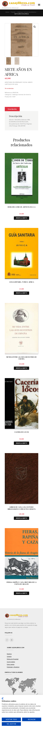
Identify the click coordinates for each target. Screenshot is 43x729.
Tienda (13, 12)
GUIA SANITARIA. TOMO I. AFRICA (21, 282)
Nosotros (9, 654)
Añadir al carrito (21, 218)
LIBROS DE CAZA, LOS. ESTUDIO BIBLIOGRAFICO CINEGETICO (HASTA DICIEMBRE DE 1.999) (21, 509)
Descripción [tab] (12, 109)
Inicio (7, 12)
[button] (34, 27)
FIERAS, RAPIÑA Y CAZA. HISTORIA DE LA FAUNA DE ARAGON (21, 583)
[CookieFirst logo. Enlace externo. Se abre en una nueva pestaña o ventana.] (3, 698)
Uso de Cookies (11, 662)
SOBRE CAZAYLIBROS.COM (15, 647)
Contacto (9, 656)
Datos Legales (10, 664)
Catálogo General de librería (26, 12)
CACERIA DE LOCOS (21, 432)
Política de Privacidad (12, 659)
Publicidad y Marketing (13, 667)
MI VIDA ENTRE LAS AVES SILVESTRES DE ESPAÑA (21, 358)
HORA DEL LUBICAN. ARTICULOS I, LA (21, 207)
